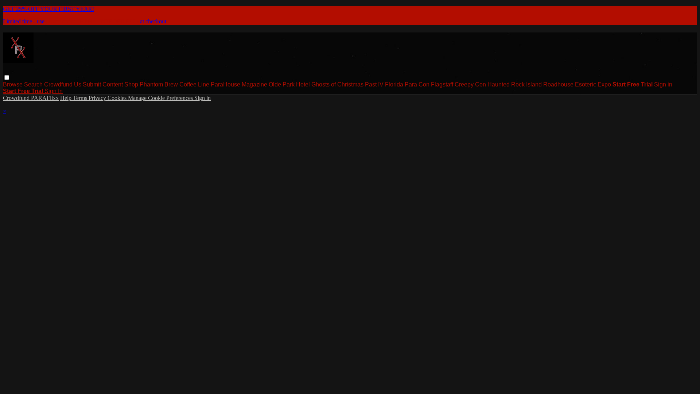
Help (66, 98)
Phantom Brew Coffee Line (174, 84)
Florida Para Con (407, 84)
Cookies (118, 98)
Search (34, 84)
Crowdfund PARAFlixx (31, 98)
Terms (81, 98)
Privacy (98, 98)
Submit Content (103, 84)
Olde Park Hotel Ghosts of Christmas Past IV (326, 84)
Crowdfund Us (62, 84)
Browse (13, 84)
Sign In (53, 91)
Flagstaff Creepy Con (458, 84)
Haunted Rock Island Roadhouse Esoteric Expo (549, 84)
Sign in (663, 84)
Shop (131, 84)
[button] (6, 77)
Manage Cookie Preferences (161, 98)
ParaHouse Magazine (239, 84)
